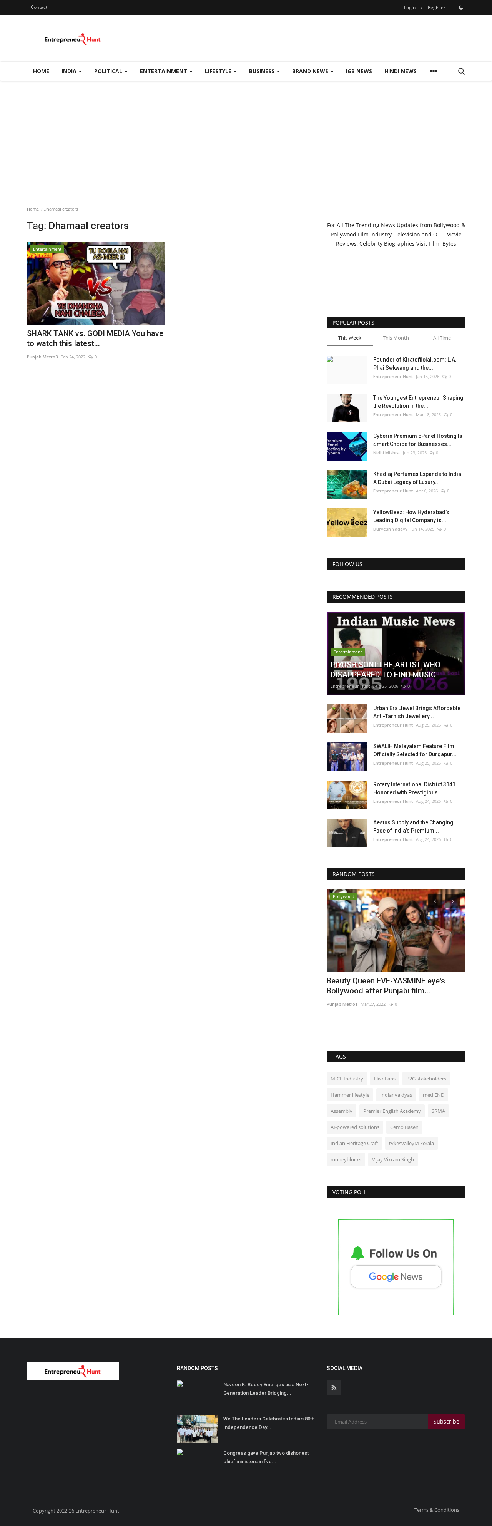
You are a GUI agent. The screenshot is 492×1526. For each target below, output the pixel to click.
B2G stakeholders (426, 1078)
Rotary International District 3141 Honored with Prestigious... (414, 788)
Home (41, 71)
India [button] (70, 71)
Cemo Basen (404, 1127)
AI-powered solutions (355, 1127)
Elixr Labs (385, 1078)
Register (436, 7)
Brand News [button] (311, 71)
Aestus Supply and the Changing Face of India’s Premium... (413, 826)
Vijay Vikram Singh (393, 1159)
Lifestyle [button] (219, 71)
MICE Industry (347, 1078)
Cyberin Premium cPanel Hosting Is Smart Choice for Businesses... (417, 440)
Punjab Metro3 (42, 357)
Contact (39, 7)
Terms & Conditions (436, 1509)
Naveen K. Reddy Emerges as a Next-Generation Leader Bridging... (265, 1389)
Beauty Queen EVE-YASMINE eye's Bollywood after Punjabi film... (386, 985)
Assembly (341, 1110)
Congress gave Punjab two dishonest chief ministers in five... (266, 1457)
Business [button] (262, 71)
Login (410, 7)
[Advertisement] (246, 139)
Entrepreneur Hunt (393, 376)
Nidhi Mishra (386, 453)
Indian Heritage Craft (354, 1143)
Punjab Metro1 (342, 1004)
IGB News (359, 71)
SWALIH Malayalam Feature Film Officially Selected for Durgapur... (415, 750)
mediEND (433, 1094)
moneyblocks (346, 1159)
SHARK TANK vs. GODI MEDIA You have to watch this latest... (95, 338)
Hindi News (400, 71)
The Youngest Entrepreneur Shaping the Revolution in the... (418, 402)
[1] (461, 7)
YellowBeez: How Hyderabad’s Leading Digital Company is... (411, 516)
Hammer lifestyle (350, 1094)
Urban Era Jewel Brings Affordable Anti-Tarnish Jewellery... (416, 712)
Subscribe (446, 1421)
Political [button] (109, 71)
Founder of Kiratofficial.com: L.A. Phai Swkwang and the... (415, 364)
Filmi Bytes (442, 243)
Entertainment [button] (164, 71)
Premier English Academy (392, 1110)
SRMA (438, 1110)
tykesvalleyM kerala (411, 1143)
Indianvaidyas (396, 1094)
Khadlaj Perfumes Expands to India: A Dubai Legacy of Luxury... (418, 478)
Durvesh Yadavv (390, 529)
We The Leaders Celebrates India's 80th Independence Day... (268, 1423)
